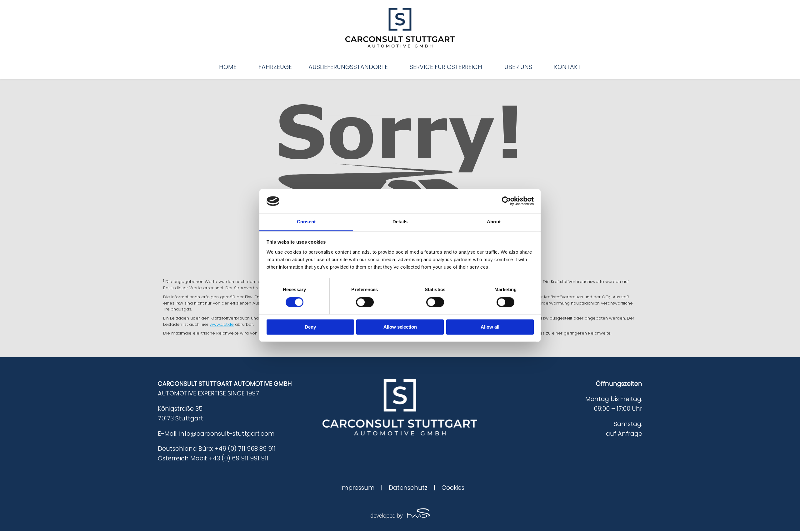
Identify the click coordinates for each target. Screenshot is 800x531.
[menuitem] (228, 67)
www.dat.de (222, 324)
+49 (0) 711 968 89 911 (245, 448)
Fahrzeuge (275, 67)
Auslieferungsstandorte (348, 67)
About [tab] (494, 221)
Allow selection (400, 327)
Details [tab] (400, 221)
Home (228, 67)
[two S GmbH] (400, 513)
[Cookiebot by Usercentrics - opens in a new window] (506, 201)
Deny (310, 327)
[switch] (365, 302)
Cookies (453, 488)
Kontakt (567, 67)
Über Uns (518, 67)
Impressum (357, 488)
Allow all (490, 327)
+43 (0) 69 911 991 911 (238, 458)
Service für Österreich (446, 67)
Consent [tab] (306, 221)
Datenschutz (408, 488)
